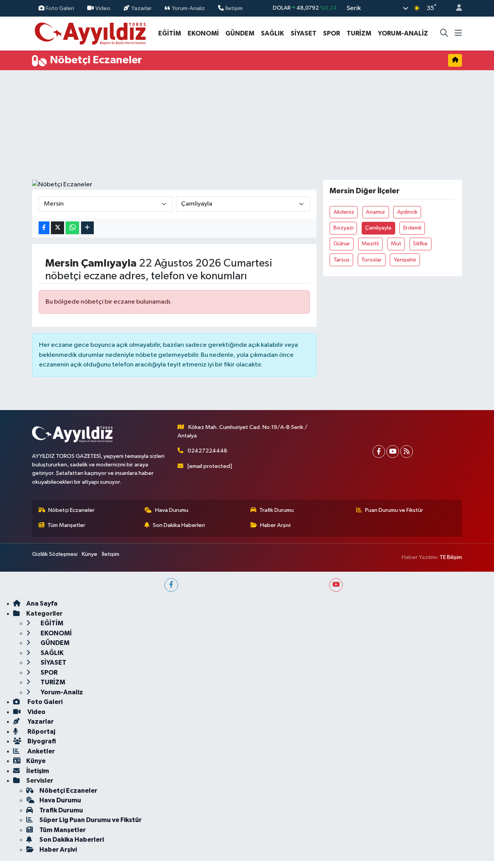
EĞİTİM (169, 33)
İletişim (234, 8)
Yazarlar (141, 8)
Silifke (420, 243)
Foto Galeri (60, 8)
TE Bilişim (451, 557)
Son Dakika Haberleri (179, 525)
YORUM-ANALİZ (403, 33)
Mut (396, 243)
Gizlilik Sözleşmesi (55, 554)
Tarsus (341, 260)
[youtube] (336, 585)
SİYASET (303, 33)
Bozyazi (343, 228)
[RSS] (406, 451)
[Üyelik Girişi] (456, 8)
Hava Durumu (171, 510)
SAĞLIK (272, 33)
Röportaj (40, 731)
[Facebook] (378, 451)
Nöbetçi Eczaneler (71, 510)
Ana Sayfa (42, 603)
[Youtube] (392, 451)
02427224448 (207, 451)
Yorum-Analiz (188, 8)
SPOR (331, 33)
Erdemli (412, 228)
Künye (89, 554)
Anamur (375, 212)
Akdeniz (343, 212)
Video (102, 8)
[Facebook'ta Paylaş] (44, 227)
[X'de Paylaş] (57, 227)
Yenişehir (405, 260)
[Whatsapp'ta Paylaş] (72, 227)
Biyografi (41, 741)
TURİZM (359, 33)
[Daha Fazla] (87, 227)
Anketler (40, 751)
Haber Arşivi (275, 525)
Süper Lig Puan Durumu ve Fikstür (90, 820)
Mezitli (370, 243)
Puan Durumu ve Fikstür (394, 510)
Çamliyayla (378, 228)
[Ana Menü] (458, 34)
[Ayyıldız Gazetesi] (91, 33)
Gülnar (341, 243)
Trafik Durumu (276, 510)
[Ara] (444, 34)
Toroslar (371, 260)
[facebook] (171, 585)
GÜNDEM (239, 33)
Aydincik (407, 212)
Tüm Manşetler (66, 525)
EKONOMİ (203, 33)
